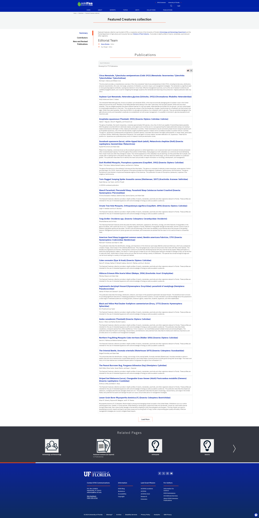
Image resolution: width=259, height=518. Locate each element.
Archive (118, 515)
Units (137, 10)
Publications (167, 10)
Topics (125, 10)
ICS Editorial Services (171, 496)
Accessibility (122, 494)
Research (144, 496)
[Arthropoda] (155, 446)
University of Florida (173, 2)
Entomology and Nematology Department (173, 32)
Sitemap (109, 515)
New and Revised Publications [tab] (80, 42)
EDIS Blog (121, 489)
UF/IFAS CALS (145, 494)
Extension (144, 499)
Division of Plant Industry (141, 34)
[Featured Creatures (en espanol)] (103, 446)
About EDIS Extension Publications (171, 499)
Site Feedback (91, 496)
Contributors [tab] (82, 37)
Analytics (157, 515)
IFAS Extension (161, 2)
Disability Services (131, 515)
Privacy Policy (145, 515)
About (100, 10)
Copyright (121, 496)
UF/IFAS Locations (147, 489)
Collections (151, 10)
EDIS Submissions (169, 493)
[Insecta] (207, 446)
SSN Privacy (168, 515)
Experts (113, 10)
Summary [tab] (83, 33)
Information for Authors (169, 489)
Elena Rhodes (105, 44)
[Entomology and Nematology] (52, 446)
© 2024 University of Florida (93, 515)
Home (88, 10)
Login (178, 6)
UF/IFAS (143, 491)
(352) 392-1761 (92, 498)
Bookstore (121, 491)
